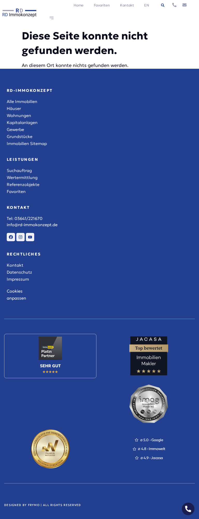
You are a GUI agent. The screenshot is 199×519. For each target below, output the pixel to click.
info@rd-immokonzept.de (32, 224)
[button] (163, 5)
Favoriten (102, 5)
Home (78, 5)
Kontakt (127, 5)
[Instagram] (20, 237)
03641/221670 (28, 218)
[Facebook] (11, 237)
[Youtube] (30, 237)
